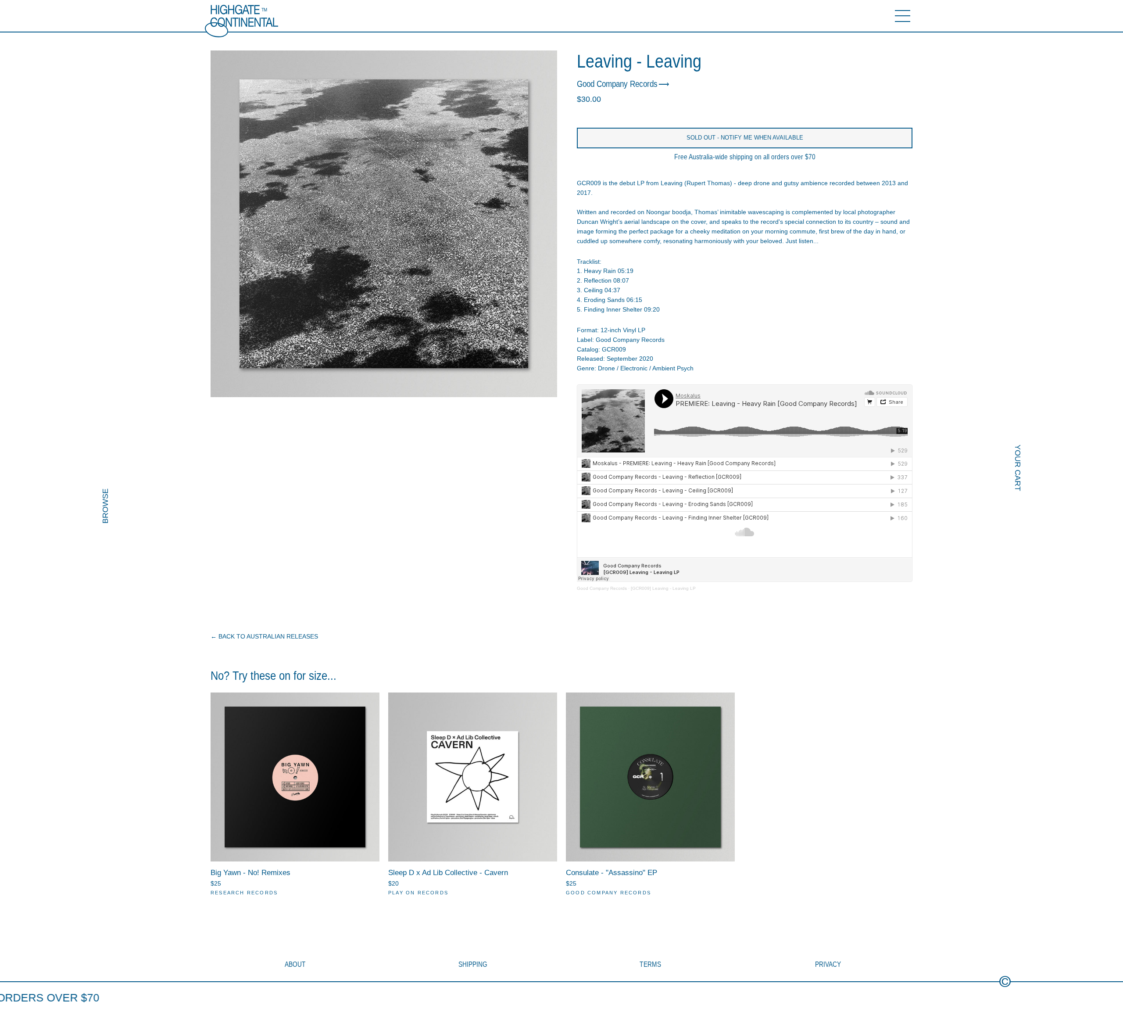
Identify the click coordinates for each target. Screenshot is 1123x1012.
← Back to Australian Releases (264, 636)
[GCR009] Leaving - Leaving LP (663, 588)
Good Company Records (617, 84)
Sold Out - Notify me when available (745, 137)
